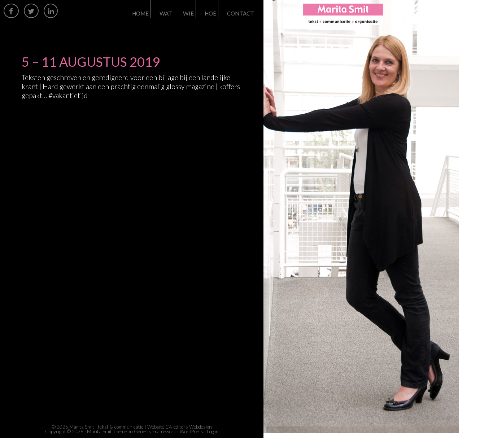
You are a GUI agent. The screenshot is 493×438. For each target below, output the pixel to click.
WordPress (191, 431)
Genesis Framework (155, 431)
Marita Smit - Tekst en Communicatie (368, 14)
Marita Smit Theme (107, 431)
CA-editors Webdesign (188, 427)
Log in (213, 431)
